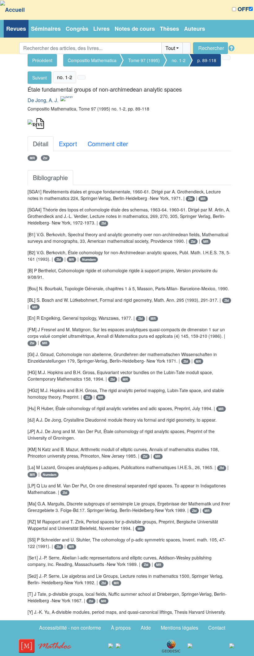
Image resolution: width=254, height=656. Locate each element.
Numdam (89, 259)
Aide (146, 627)
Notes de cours (135, 29)
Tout (170, 48)
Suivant (39, 78)
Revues (16, 29)
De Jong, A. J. (43, 100)
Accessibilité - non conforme (70, 627)
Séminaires (46, 29)
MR (32, 158)
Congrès (77, 29)
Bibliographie (50, 177)
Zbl (45, 158)
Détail (40, 143)
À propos (121, 627)
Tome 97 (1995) (144, 60)
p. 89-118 (206, 60)
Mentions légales (179, 627)
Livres (101, 29)
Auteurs (194, 29)
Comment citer (108, 143)
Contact (216, 627)
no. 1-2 (179, 60)
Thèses (169, 29)
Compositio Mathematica (92, 60)
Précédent (42, 60)
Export (68, 143)
